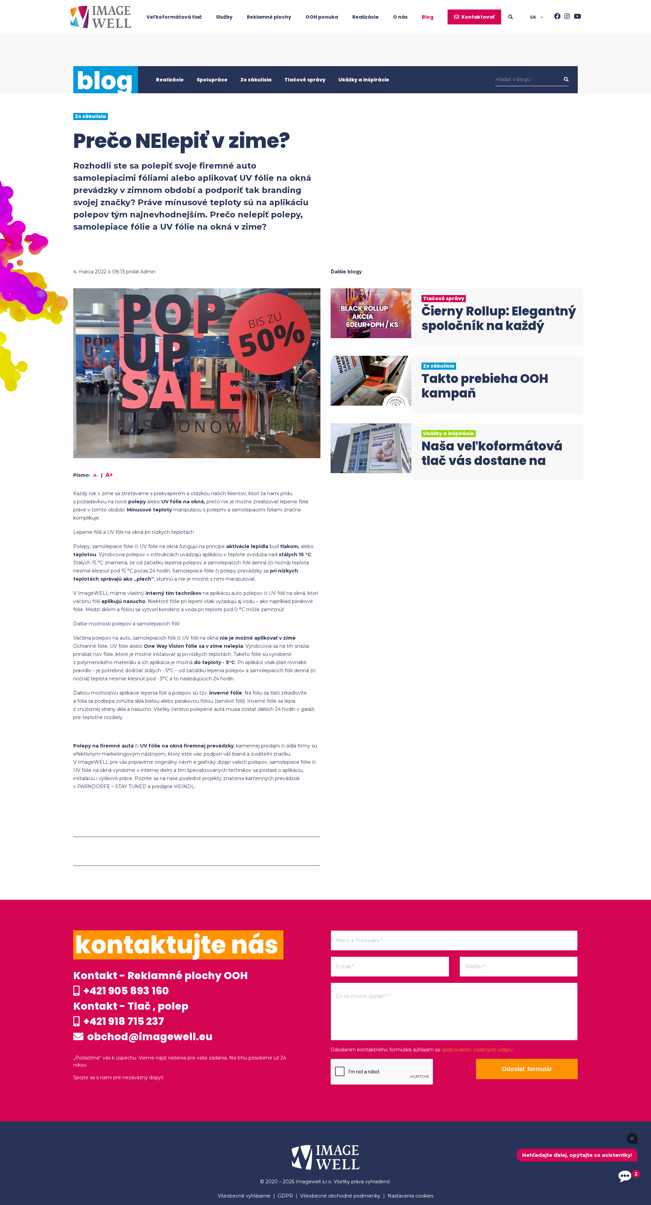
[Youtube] (575, 17)
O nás (400, 17)
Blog (427, 17)
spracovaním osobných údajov (477, 1050)
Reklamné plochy (269, 17)
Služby (224, 17)
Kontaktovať (478, 17)
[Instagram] (565, 17)
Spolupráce (212, 79)
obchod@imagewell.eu (149, 1036)
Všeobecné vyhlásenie (244, 1196)
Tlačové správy (305, 79)
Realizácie (365, 17)
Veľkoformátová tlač (174, 17)
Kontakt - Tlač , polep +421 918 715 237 (131, 1014)
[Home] (100, 17)
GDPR (285, 1196)
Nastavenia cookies (410, 1196)
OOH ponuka (321, 17)
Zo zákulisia (256, 79)
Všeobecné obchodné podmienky (340, 1196)
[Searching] (519, 17)
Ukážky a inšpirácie (363, 79)
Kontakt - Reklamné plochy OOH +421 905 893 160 (160, 983)
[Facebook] (555, 17)
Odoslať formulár (527, 1069)
